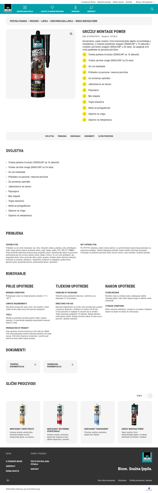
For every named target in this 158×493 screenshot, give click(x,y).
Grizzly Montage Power (86, 21)
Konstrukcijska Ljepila (61, 21)
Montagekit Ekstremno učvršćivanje (58, 430)
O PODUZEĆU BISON (14, 461)
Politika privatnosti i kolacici (140, 480)
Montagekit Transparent (96, 429)
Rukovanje (75, 136)
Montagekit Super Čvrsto (22, 429)
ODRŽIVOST (10, 466)
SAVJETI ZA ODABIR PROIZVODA (52, 11)
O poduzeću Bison (88, 2)
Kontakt (129, 2)
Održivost (91, 11)
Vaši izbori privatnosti (106, 480)
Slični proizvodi (105, 136)
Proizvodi (75, 11)
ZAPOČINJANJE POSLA (25, 11)
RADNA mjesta (12, 471)
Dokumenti (89, 136)
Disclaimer (122, 480)
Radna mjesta (118, 2)
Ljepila (44, 21)
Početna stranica (18, 21)
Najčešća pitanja (104, 2)
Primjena (62, 136)
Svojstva (49, 136)
